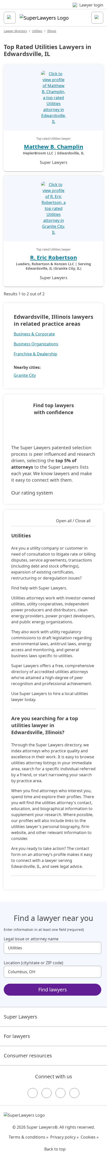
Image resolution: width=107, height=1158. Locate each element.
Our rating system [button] (32, 492)
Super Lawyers (20, 1016)
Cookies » (90, 1137)
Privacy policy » (64, 1137)
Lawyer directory (15, 31)
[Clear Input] (95, 948)
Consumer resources (28, 1055)
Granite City (25, 375)
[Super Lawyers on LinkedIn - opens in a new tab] (74, 1093)
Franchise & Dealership (35, 354)
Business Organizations (36, 344)
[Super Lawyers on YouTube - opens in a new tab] (60, 1093)
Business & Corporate (34, 334)
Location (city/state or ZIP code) (33, 962)
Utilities (37, 31)
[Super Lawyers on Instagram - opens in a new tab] (47, 1093)
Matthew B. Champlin (53, 146)
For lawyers (17, 1036)
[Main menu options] (10, 18)
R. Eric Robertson (53, 257)
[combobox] (52, 948)
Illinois (51, 31)
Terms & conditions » (28, 1137)
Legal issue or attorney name (31, 939)
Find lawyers (52, 989)
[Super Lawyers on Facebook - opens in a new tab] (33, 1093)
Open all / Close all (73, 520)
